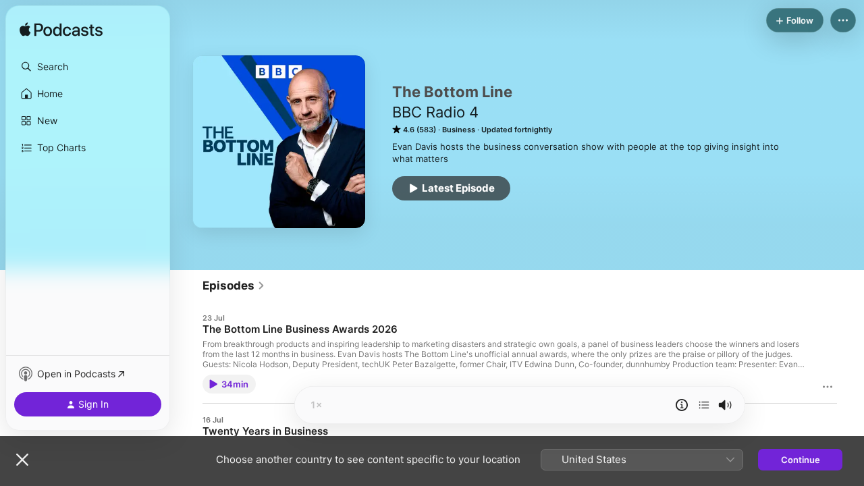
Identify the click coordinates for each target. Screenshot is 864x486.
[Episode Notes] (682, 405)
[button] (88, 66)
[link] (233, 285)
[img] (61, 30)
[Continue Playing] (704, 405)
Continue (800, 459)
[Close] (22, 460)
